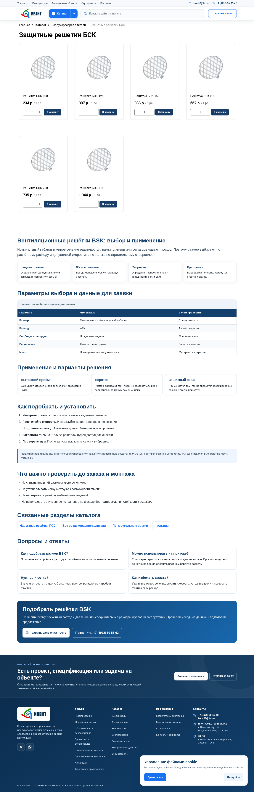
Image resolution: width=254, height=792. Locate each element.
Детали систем (120, 722)
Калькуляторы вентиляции (170, 716)
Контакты (105, 3)
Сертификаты (88, 3)
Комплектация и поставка (89, 750)
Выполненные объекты (64, 3)
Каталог (62, 13)
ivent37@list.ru (201, 3)
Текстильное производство (89, 769)
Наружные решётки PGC (38, 525)
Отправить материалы (191, 676)
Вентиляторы (119, 728)
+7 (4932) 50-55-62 (226, 3)
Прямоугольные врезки (130, 525)
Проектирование (83, 716)
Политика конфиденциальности (198, 785)
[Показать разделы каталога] (74, 13)
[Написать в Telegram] (21, 747)
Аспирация (81, 763)
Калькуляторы (40, 3)
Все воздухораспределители (84, 525)
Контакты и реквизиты (168, 735)
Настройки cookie (227, 785)
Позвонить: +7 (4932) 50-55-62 (97, 632)
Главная (24, 25)
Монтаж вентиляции (86, 722)
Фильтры (162, 525)
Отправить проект (222, 13)
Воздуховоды (119, 716)
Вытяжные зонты (121, 741)
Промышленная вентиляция (90, 756)
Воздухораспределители (69, 25)
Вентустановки (120, 735)
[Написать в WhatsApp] (30, 747)
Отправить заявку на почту (46, 632)
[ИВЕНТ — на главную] (31, 14)
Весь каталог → (120, 754)
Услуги (21, 3)
